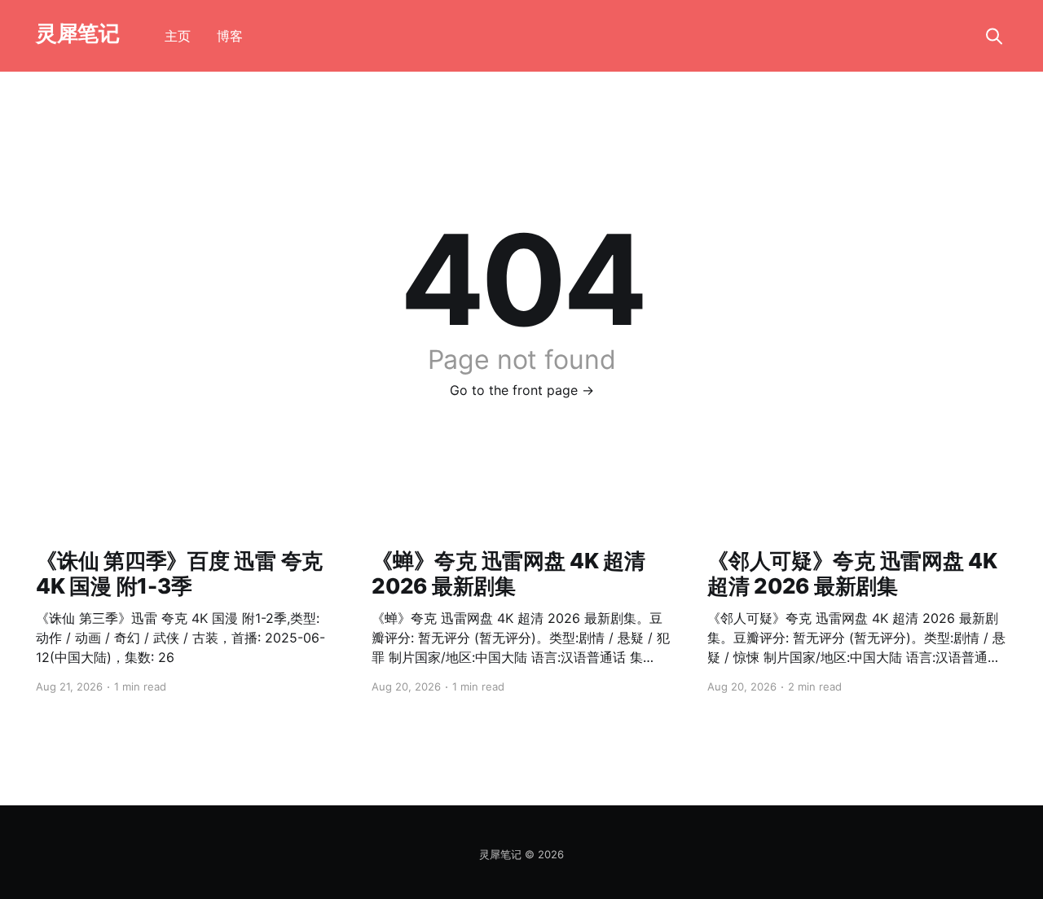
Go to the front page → (522, 390)
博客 (230, 36)
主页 (178, 36)
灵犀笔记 (77, 33)
